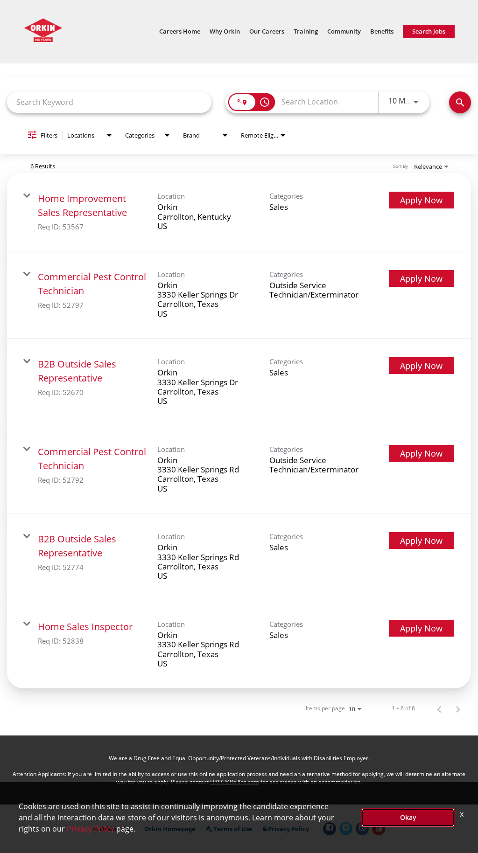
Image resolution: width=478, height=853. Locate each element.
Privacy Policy (90, 829)
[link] (239, 212)
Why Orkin (225, 31)
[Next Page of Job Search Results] (458, 708)
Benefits (382, 31)
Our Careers (266, 31)
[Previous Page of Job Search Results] (439, 708)
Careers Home (179, 31)
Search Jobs (428, 31)
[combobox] (109, 102)
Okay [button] (408, 817)
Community (344, 31)
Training (306, 31)
